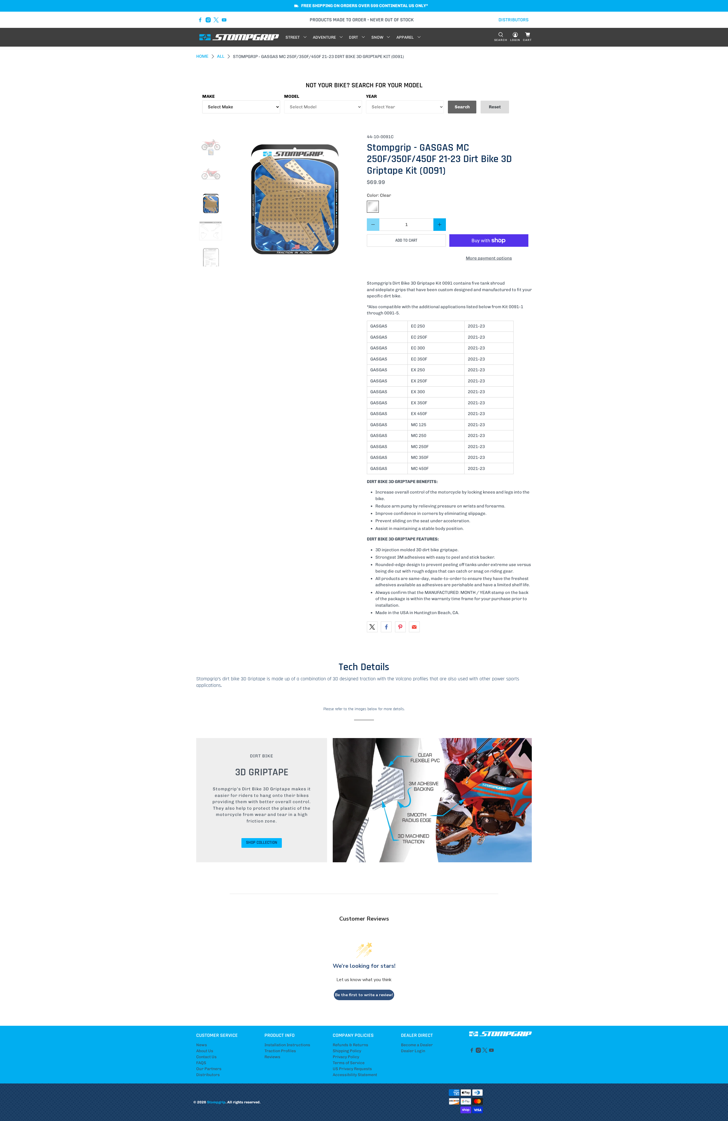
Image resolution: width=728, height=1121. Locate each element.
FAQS (201, 1062)
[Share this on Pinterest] (400, 626)
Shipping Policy (347, 1051)
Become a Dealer (417, 1045)
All (220, 56)
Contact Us (206, 1056)
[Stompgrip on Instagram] (208, 19)
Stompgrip (216, 1102)
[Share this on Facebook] (386, 626)
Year (371, 96)
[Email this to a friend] (414, 626)
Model (291, 96)
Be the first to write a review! (364, 995)
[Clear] (373, 207)
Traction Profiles (280, 1051)
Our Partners (209, 1068)
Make (208, 96)
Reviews (272, 1056)
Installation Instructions (287, 1045)
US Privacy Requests (352, 1068)
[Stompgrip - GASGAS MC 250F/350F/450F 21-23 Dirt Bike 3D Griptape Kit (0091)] (294, 200)
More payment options (489, 258)
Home (202, 56)
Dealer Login (413, 1051)
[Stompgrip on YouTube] (224, 19)
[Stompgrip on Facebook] (200, 19)
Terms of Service (349, 1062)
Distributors (208, 1074)
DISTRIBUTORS (514, 19)
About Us (204, 1051)
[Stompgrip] (239, 37)
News (201, 1045)
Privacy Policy (346, 1056)
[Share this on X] (372, 626)
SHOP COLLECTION (261, 842)
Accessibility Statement (355, 1074)
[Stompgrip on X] (216, 19)
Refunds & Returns (350, 1045)
